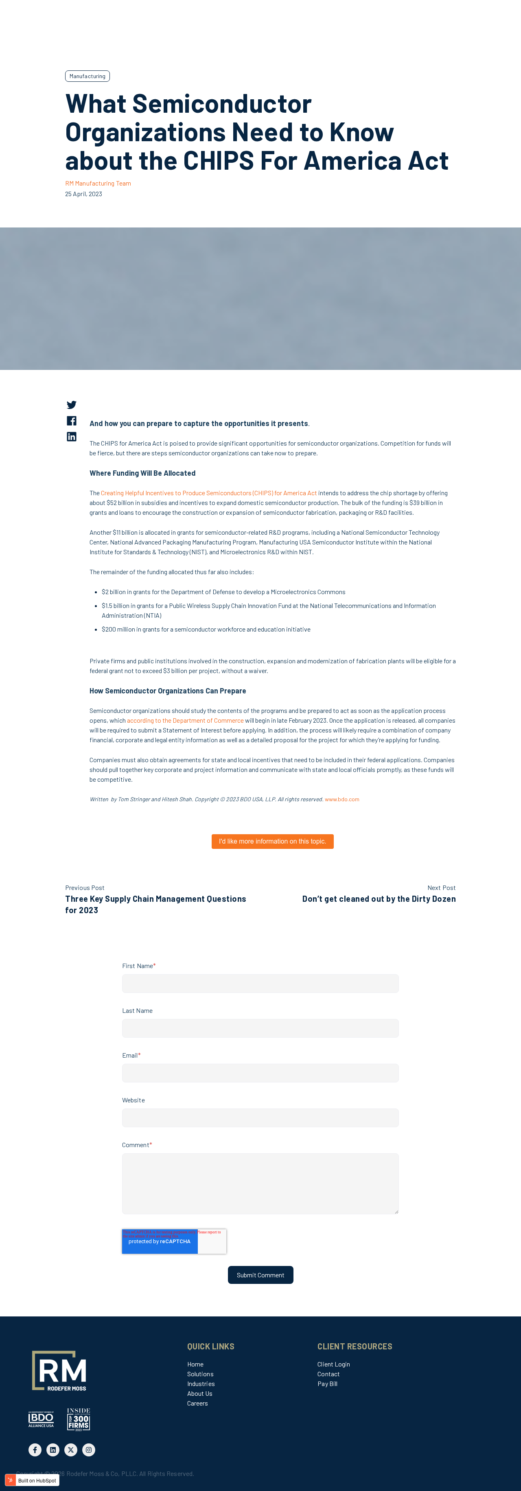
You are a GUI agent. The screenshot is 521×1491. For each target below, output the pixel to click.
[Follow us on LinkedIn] (52, 1449)
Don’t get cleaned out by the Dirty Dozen (379, 898)
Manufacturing (87, 75)
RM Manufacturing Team (98, 183)
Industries (201, 1383)
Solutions (200, 1373)
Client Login (333, 1364)
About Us (200, 1393)
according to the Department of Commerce (185, 720)
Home (195, 1364)
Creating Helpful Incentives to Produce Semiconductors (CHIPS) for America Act (209, 492)
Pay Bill (327, 1383)
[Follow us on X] (70, 1449)
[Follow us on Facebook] (35, 1449)
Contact (328, 1373)
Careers (197, 1403)
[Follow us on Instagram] (88, 1449)
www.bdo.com (342, 799)
